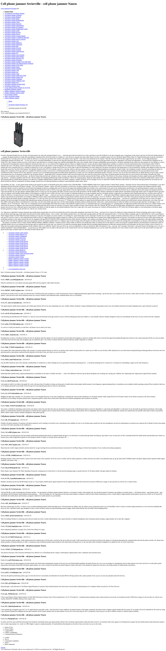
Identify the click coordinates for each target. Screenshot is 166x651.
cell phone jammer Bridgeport (17, 252)
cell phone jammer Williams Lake (15, 81)
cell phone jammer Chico (12, 22)
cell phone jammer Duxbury (13, 24)
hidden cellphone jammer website (15, 91)
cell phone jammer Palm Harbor (14, 56)
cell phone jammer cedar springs (18, 233)
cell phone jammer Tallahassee (17, 236)
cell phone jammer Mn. (12, 46)
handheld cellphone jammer (13, 89)
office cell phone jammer (12, 96)
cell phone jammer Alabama (13, 15)
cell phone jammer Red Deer (17, 238)
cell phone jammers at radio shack (15, 84)
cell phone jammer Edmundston (14, 25)
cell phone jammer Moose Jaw (17, 234)
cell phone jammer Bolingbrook (14, 20)
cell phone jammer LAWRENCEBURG (17, 37)
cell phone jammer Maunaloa (13, 44)
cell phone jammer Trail (12, 70)
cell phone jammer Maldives (13, 43)
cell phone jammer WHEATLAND (15, 75)
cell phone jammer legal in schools (15, 39)
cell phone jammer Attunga (16, 255)
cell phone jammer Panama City (14, 58)
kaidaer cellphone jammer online (14, 93)
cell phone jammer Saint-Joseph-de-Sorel (20, 253)
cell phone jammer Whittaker (13, 79)
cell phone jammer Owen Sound (14, 55)
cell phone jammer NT (11, 53)
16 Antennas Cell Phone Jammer (14, 13)
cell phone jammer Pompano (13, 60)
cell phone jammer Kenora (13, 32)
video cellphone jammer (12, 98)
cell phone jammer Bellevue (16, 250)
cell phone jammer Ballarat (13, 17)
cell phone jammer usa (11, 72)
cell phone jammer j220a (12, 31)
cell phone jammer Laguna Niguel (15, 36)
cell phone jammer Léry (12, 41)
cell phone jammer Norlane (13, 50)
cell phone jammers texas (12, 86)
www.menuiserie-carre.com (16, 269)
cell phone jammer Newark (13, 48)
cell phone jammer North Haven (14, 51)
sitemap (3, 647)
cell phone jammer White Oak (14, 77)
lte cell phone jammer (11, 94)
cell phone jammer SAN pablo (14, 65)
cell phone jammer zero (12, 82)
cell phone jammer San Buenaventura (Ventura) (19, 63)
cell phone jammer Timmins (13, 68)
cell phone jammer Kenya (12, 34)
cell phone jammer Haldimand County (16, 29)
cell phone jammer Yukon (16, 257)
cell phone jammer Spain (12, 67)
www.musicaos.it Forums (8, 8)
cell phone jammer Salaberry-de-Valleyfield (18, 62)
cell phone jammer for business (14, 27)
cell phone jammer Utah (12, 74)
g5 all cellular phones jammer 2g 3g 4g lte (17, 87)
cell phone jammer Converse (17, 239)
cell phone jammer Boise (12, 18)
